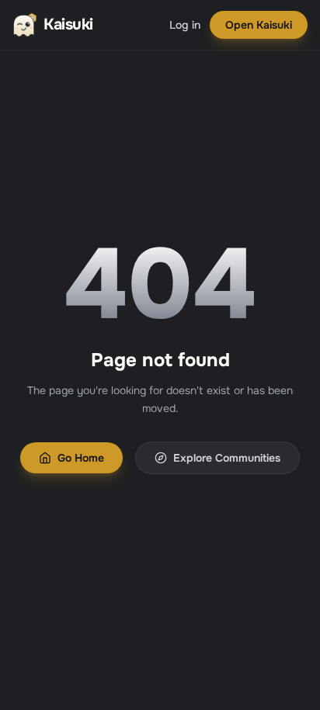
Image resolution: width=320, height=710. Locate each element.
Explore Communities (226, 458)
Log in (184, 25)
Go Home (80, 458)
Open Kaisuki (258, 25)
